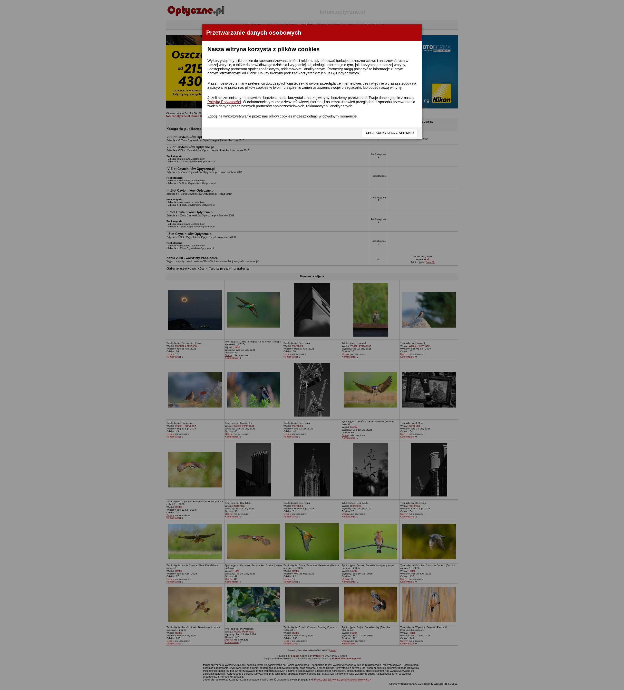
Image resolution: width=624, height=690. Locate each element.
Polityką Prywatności (224, 102)
